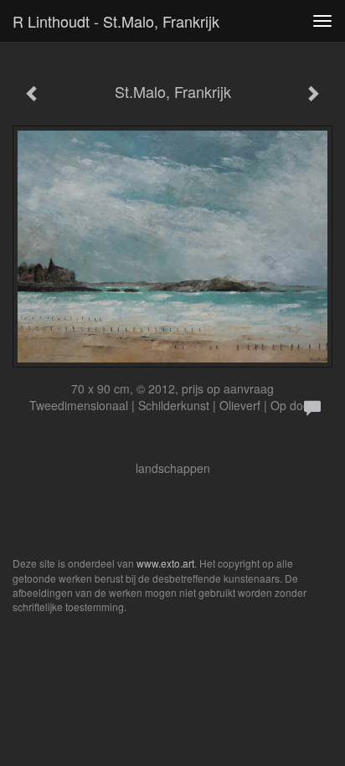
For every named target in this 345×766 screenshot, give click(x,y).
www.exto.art (165, 563)
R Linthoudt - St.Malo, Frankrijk (116, 21)
